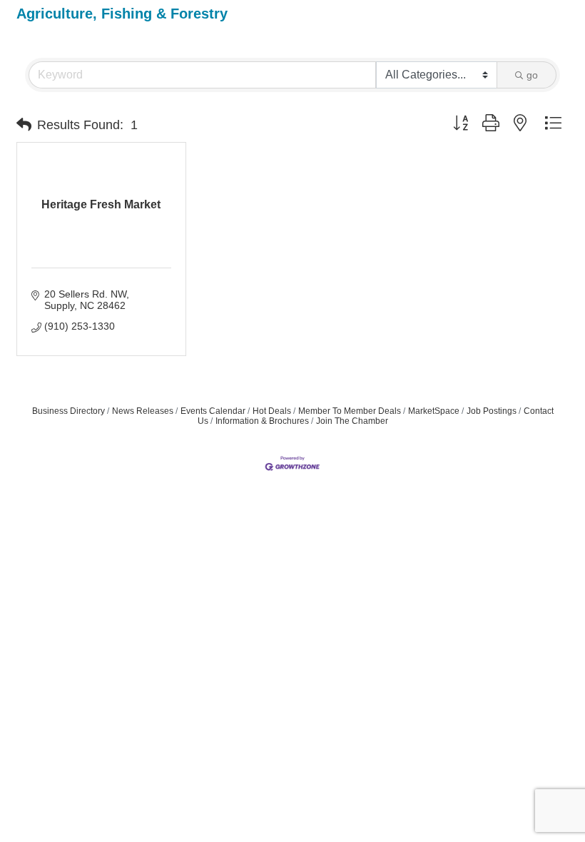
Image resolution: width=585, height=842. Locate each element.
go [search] (532, 75)
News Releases (142, 411)
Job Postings (492, 411)
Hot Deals (272, 411)
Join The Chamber (352, 421)
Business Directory (68, 411)
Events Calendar (212, 411)
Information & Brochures (262, 421)
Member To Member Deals (349, 411)
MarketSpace (433, 411)
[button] (23, 124)
